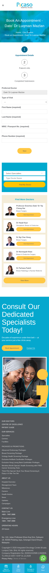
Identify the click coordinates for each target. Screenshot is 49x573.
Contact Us (31, 348)
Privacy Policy (7, 558)
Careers (5, 491)
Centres (5, 439)
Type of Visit (7, 98)
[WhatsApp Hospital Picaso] (43, 558)
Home (18, 32)
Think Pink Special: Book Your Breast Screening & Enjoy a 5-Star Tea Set (20, 472)
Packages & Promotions (13, 446)
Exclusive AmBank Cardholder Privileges (17, 459)
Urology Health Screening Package (15, 456)
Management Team (9, 485)
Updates (5, 500)
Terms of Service (20, 558)
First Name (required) (11, 107)
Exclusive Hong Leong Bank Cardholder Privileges (20, 462)
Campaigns (6, 503)
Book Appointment (29, 214)
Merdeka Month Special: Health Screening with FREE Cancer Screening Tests (22, 467)
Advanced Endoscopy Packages (14, 450)
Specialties (6, 435)
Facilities (5, 442)
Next (24, 151)
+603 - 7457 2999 (8, 521)
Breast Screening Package (12, 453)
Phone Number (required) (13, 136)
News (4, 497)
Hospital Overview (8, 482)
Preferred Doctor (9, 88)
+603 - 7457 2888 (8, 514)
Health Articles (7, 494)
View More (25, 280)
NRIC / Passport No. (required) (15, 127)
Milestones (6, 488)
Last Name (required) (11, 117)
